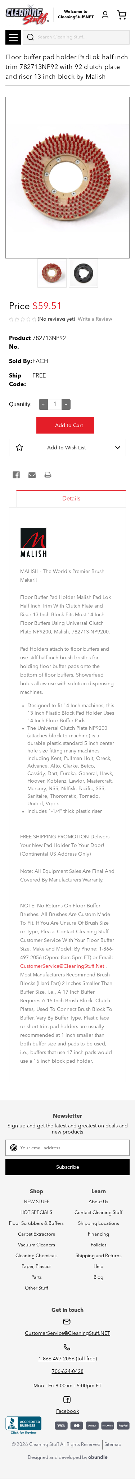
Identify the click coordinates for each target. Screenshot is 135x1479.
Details (71, 499)
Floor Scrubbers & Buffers (36, 1223)
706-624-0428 (68, 1371)
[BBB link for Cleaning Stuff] (23, 1425)
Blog (98, 1277)
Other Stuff (36, 1288)
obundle (98, 1457)
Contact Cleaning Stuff (98, 1212)
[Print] (48, 475)
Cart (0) (123, 15)
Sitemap (112, 1444)
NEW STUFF (36, 1202)
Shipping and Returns (99, 1256)
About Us (98, 1202)
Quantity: (20, 404)
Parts (36, 1277)
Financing (98, 1234)
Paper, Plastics (36, 1266)
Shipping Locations (98, 1223)
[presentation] (52, 273)
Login (105, 15)
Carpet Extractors (36, 1234)
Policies (99, 1245)
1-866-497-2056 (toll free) (68, 1358)
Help (98, 1266)
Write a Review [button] (95, 319)
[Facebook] (16, 475)
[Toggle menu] (13, 37)
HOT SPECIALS (36, 1212)
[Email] (32, 475)
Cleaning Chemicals (36, 1256)
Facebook (67, 1411)
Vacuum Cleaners (36, 1245)
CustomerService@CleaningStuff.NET (67, 1333)
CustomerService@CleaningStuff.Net (62, 966)
